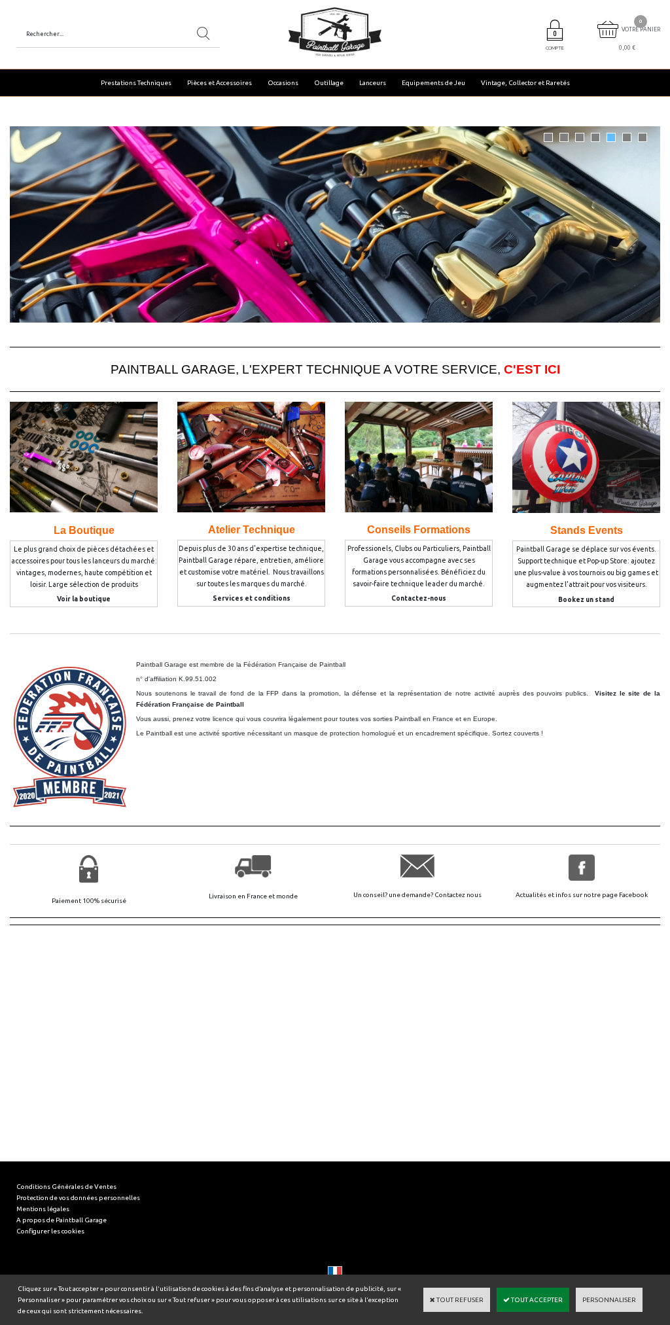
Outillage (329, 82)
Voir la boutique (84, 599)
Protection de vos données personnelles (78, 1197)
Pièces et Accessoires (219, 82)
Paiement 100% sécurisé (89, 900)
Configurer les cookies (50, 1231)
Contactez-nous (418, 598)
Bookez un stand (586, 599)
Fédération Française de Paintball (294, 664)
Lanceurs (372, 82)
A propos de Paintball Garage (61, 1220)
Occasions (283, 82)
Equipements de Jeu (433, 82)
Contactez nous (458, 894)
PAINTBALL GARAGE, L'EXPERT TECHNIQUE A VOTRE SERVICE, (335, 369)
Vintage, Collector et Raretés (525, 82)
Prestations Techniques (136, 82)
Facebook (633, 894)
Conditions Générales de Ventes (66, 1186)
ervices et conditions (254, 598)
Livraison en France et (242, 896)
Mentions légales (42, 1208)
